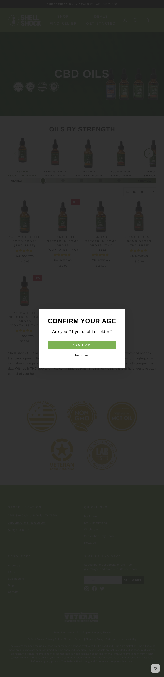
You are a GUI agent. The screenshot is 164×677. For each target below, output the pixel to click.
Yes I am (82, 344)
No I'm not (82, 355)
